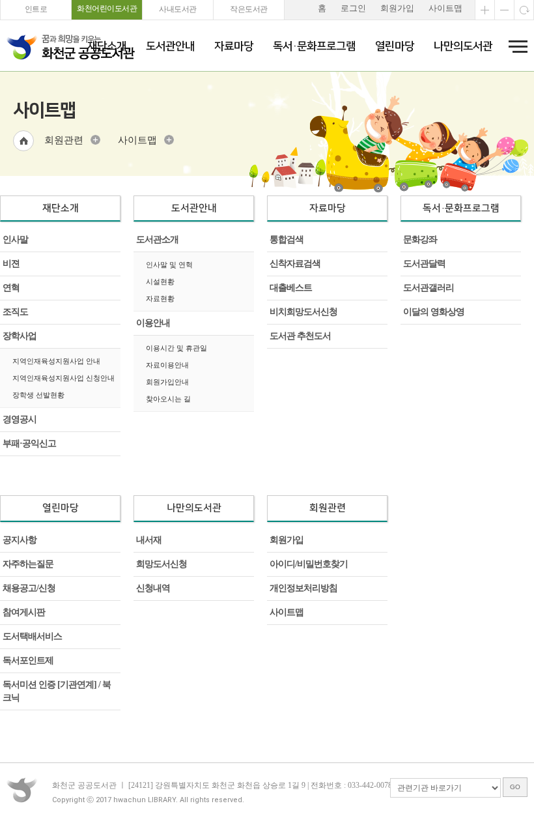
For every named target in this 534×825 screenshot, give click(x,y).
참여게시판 (24, 612)
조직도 (15, 312)
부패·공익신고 (29, 443)
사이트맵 (445, 8)
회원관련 (63, 140)
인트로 (36, 9)
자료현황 (160, 298)
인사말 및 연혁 (169, 264)
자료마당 (233, 46)
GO (515, 786)
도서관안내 (170, 46)
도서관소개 (157, 239)
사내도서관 (178, 9)
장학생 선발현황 (38, 395)
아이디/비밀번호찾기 (309, 564)
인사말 (15, 239)
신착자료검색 (295, 263)
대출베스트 (291, 288)
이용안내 (153, 323)
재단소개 (106, 46)
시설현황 (160, 281)
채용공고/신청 (29, 588)
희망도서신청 (161, 564)
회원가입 (397, 8)
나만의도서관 (463, 46)
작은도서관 (249, 9)
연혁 (11, 288)
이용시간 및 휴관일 (176, 348)
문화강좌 (420, 239)
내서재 (149, 540)
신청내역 (153, 588)
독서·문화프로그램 (314, 46)
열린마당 (394, 46)
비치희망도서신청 (303, 312)
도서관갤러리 (428, 288)
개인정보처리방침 (303, 588)
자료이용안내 (167, 365)
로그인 (353, 8)
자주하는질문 (28, 564)
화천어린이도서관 (107, 8)
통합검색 (286, 239)
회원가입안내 (167, 382)
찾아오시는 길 (168, 399)
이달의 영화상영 (433, 312)
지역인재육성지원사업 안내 (56, 361)
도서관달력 (424, 263)
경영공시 (19, 419)
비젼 (11, 263)
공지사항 (19, 540)
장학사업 (19, 336)
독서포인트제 (28, 660)
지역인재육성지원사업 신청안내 (63, 378)
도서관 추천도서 (300, 336)
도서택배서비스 (32, 636)
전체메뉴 (513, 46)
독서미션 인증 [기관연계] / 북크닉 (57, 691)
